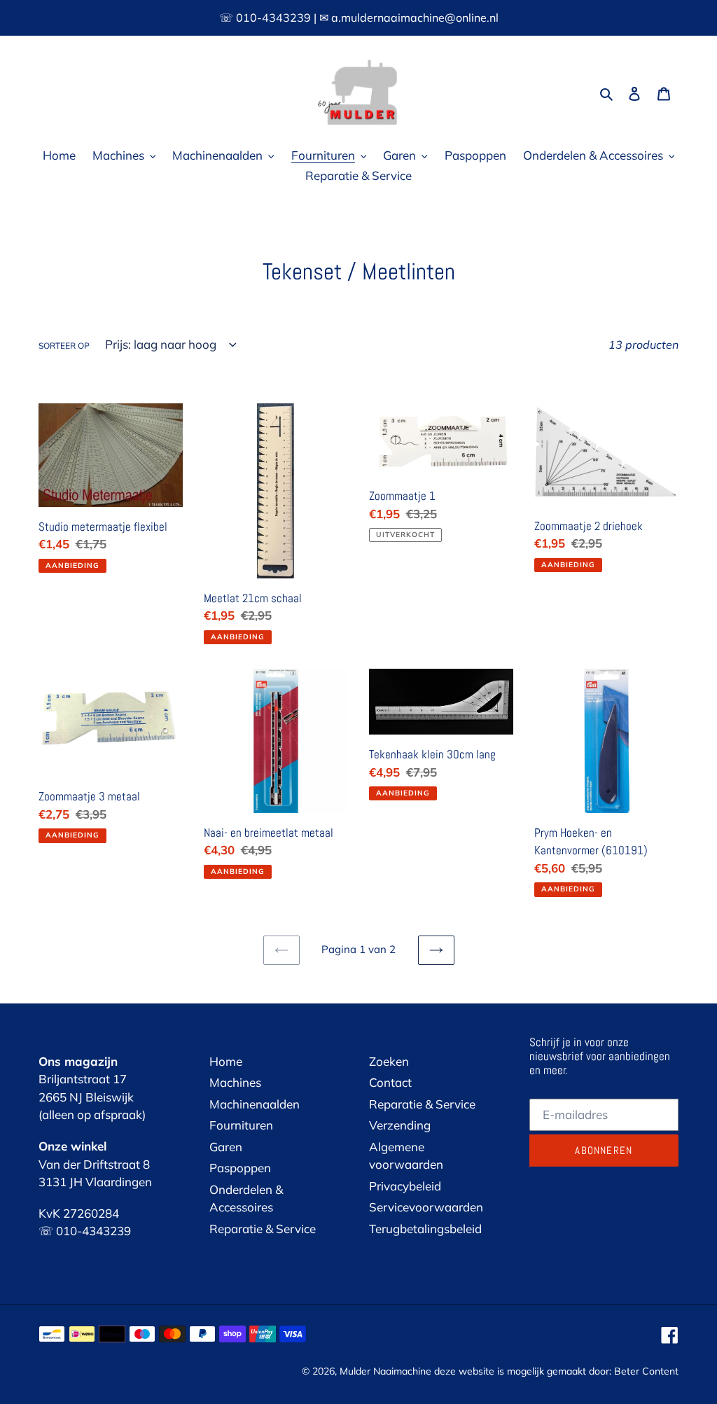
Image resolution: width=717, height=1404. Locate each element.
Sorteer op (64, 345)
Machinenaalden (254, 1104)
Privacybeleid (405, 1186)
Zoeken (389, 1061)
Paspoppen (240, 1167)
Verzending (400, 1125)
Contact (390, 1082)
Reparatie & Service (262, 1228)
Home (225, 1061)
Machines (235, 1082)
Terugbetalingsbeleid (425, 1228)
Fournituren (241, 1125)
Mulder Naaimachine (385, 1371)
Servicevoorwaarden (426, 1207)
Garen (225, 1146)
